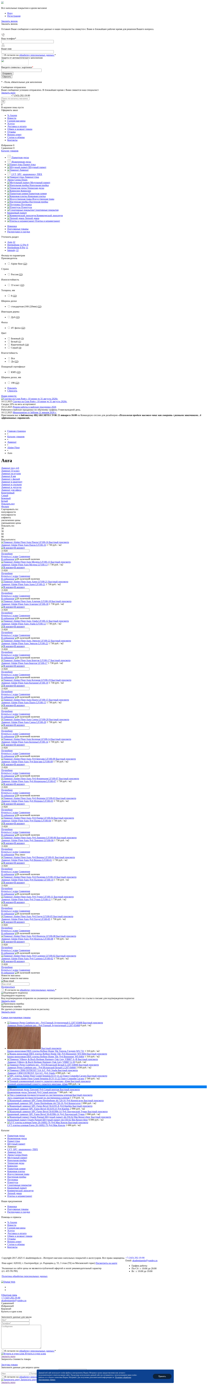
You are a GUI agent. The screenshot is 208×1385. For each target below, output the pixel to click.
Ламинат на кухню (11, 473)
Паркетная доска (16, 1135)
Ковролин (12, 1166)
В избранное (7, 559)
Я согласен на (30, 55)
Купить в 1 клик (9, 556)
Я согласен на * (30, 990)
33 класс (17, 285)
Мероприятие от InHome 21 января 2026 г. (34, 412)
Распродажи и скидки (18, 231)
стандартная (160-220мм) (26, 306)
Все (13, 358)
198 (15, 383)
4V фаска (18, 328)
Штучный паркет (16, 1144)
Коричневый (20, 344)
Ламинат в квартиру (11, 481)
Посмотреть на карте (106, 1263)
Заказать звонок (9, 21)
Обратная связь (9, 1295)
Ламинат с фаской (10, 479)
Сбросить (12, 390)
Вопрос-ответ (14, 134)
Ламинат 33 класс (10, 470)
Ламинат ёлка (14, 1152)
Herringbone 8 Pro (16, 247)
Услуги (11, 123)
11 (27, 247)
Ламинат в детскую (11, 487)
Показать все (8, 503)
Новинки (12, 226)
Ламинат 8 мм (8, 476)
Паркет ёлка (13, 1141)
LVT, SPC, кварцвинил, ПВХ (22, 1149)
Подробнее (7, 553)
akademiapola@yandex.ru (144, 1260)
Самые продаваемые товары (16, 1017)
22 (14, 242)
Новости (11, 118)
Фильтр (5, 506)
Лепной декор (14, 1193)
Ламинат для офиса (11, 490)
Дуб (15, 317)
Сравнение (24, 556)
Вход (9, 13)
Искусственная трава (18, 1174)
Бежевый (17, 338)
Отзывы (11, 132)
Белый (16, 341)
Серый (16, 347)
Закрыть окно (8, 92)
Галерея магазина (16, 121)
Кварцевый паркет (17, 1188)
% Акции (12, 115)
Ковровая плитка (16, 1171)
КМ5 (16, 372)
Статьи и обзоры (16, 137)
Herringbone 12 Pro (16, 245)
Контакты (12, 140)
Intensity (11, 250)
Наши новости (8, 396)
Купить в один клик (35, 1353)
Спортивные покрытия (19, 1185)
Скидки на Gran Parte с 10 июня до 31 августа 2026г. (40, 401)
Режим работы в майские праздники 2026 (34, 407)
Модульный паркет (17, 1157)
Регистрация (13, 16)
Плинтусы (12, 1182)
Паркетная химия (16, 1168)
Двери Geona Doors (17, 1155)
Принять (162, 1376)
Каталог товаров (9, 150)
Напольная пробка (16, 1160)
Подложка (12, 1179)
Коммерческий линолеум (20, 1190)
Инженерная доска (17, 1138)
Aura (9, 242)
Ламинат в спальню (11, 484)
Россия (17, 274)
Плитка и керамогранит (19, 1196)
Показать (12, 388)
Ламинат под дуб (10, 468)
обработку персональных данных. (37, 55)
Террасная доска (15, 1163)
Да (14, 361)
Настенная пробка (16, 1177)
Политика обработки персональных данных (25, 1276)
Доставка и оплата (16, 126)
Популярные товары (17, 229)
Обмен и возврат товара (19, 129)
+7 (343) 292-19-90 (20, 95)
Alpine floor (19, 263)
